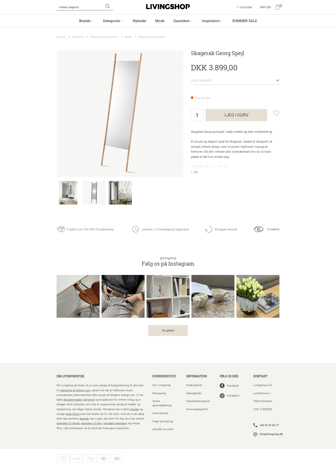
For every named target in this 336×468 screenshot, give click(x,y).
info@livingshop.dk (271, 434)
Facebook (233, 385)
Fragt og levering (163, 421)
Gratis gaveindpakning (162, 403)
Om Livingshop (162, 385)
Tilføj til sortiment (273, 113)
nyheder (134, 409)
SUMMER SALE (244, 20)
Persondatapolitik (197, 409)
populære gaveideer (115, 423)
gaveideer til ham (91, 423)
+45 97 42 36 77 (269, 425)
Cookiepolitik (194, 385)
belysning (89, 399)
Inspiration (211, 20)
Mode (160, 20)
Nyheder (139, 20)
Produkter (78, 37)
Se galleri (168, 330)
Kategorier (111, 20)
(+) (196, 172)
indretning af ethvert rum (75, 390)
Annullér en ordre (163, 429)
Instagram (233, 395)
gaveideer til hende (68, 423)
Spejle (128, 37)
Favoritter (246, 7)
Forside (61, 37)
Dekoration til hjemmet (104, 37)
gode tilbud (72, 414)
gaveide (84, 418)
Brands (85, 20)
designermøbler (72, 399)
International (160, 413)
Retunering (159, 393)
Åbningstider (194, 393)
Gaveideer (181, 20)
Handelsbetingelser (198, 401)
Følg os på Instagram (168, 262)
